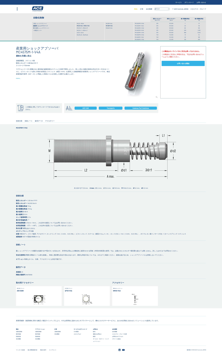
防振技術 (18, 336)
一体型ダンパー (37, 30)
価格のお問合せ (97, 334)
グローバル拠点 (116, 339)
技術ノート (29, 121)
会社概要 (114, 329)
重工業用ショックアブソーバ (41, 28)
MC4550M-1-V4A (139, 37)
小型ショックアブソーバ (40, 23)
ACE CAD (85, 108)
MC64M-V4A (109, 28)
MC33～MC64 (80, 23)
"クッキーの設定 (20, 350)
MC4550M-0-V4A (139, 35)
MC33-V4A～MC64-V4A (83, 26)
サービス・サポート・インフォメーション (101, 340)
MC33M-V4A (109, 23)
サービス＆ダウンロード (80, 329)
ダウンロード (189, 2)
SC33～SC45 (80, 32)
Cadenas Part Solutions (141, 108)
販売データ (39, 121)
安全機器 (18, 339)
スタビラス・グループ (198, 9)
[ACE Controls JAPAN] (37, 9)
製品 (17, 329)
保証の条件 (43, 350)
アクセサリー (50, 121)
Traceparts (111, 108)
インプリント (52, 350)
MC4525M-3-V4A (139, 30)
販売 (94, 331)
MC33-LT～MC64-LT (82, 30)
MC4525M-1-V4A (139, 26)
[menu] (143, 9)
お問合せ (95, 329)
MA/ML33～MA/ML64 (82, 35)
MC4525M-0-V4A (139, 23)
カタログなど (77, 334)
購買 (94, 336)
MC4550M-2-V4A (139, 39)
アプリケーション (40, 329)
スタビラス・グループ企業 (119, 334)
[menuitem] (135, 9)
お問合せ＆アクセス (117, 336)
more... (18, 78)
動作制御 (18, 334)
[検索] (168, 9)
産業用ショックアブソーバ (40, 26)
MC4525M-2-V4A (139, 28)
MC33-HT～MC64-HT (82, 28)
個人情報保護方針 (32, 350)
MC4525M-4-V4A (139, 32)
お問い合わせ (201, 2)
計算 (55, 329)
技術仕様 (19, 121)
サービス (178, 2)
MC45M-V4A (109, 26)
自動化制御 (19, 331)
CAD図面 (76, 331)
